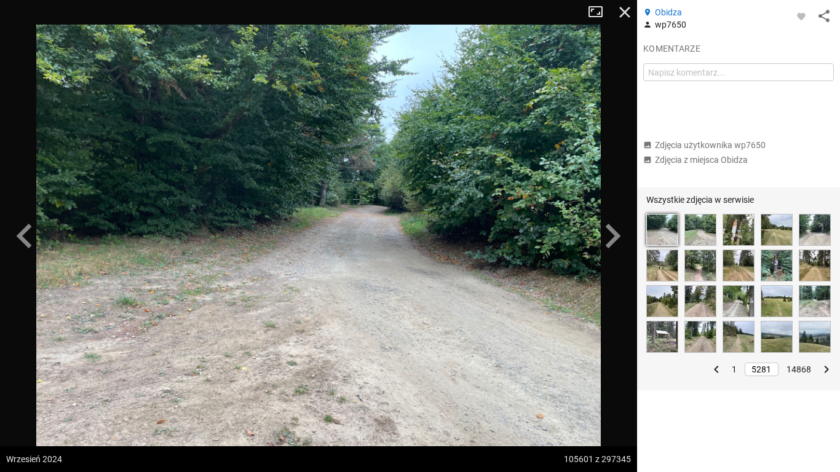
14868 (799, 369)
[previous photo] (24, 236)
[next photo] (612, 236)
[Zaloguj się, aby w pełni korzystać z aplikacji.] (801, 16)
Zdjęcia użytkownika (710, 145)
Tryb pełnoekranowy (600, 12)
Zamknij (624, 12)
